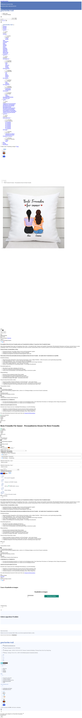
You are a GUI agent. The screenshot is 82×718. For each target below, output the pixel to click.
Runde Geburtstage (6, 117)
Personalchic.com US (7, 689)
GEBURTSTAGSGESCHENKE (9, 103)
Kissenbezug (11, 457)
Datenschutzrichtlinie (7, 681)
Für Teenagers (6, 78)
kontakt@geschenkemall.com (9, 645)
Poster (4, 43)
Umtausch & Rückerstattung (29, 413)
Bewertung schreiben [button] (51, 596)
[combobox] (6, 19)
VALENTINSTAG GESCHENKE (9, 111)
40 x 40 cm (5, 454)
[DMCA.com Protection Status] (4, 663)
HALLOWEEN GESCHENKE (9, 110)
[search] (15, 19)
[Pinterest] (3, 660)
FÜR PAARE (5, 90)
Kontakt (4, 671)
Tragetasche (5, 50)
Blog (18, 146)
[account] (3, 20)
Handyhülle (5, 48)
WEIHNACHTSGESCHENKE (9, 112)
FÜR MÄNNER (6, 68)
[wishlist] (5, 20)
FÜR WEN (5, 129)
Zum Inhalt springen (4, 1)
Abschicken (14, 635)
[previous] (0, 2)
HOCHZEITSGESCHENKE (8, 105)
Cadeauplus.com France (7, 688)
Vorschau (2, 471)
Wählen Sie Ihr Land (4, 450)
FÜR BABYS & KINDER (8, 97)
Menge (1, 469)
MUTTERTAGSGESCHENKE (9, 107)
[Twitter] (3, 656)
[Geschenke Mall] (7, 11)
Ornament (5, 47)
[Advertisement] (41, 166)
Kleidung (5, 34)
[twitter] (2, 342)
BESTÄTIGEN (9, 451)
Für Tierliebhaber (6, 84)
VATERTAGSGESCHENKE (8, 109)
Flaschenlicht (5, 53)
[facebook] (1, 342)
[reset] (13, 19)
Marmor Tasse (5, 52)
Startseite (4, 180)
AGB (4, 682)
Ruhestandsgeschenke (7, 106)
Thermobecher (5, 41)
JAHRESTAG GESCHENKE (9, 104)
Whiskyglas (5, 51)
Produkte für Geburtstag (7, 136)
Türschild (4, 45)
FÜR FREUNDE (6, 98)
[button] (41, 460)
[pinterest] (3, 342)
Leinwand (5, 42)
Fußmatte (4, 44)
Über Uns (5, 668)
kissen (5, 181)
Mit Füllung (5, 457)
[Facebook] (3, 655)
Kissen (4, 46)
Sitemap (4, 670)
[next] (0, 8)
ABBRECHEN (3, 451)
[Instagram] (3, 657)
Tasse (4, 40)
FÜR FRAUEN (6, 58)
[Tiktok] (3, 659)
